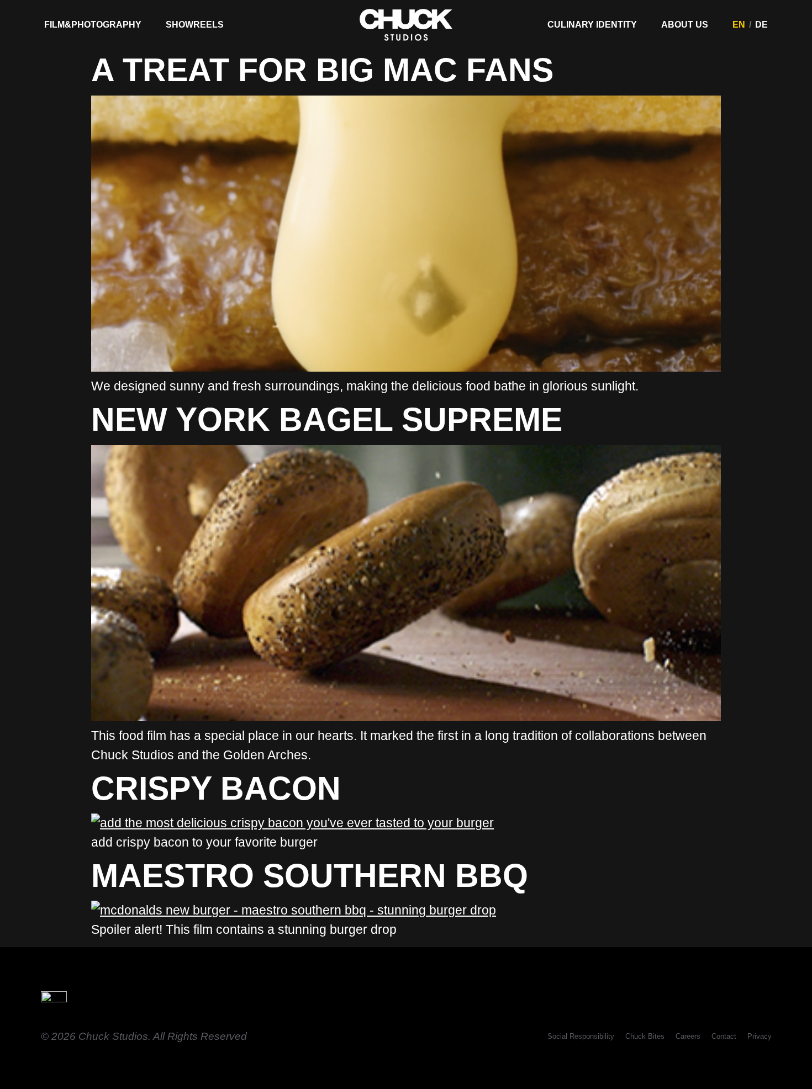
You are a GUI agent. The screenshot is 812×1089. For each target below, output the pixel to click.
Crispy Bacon (216, 788)
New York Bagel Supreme (326, 419)
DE (761, 24)
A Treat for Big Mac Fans (322, 70)
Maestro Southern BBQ (309, 876)
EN (738, 24)
